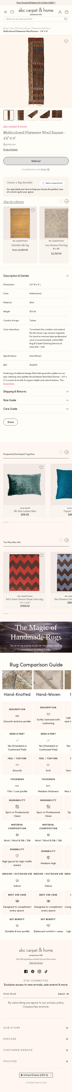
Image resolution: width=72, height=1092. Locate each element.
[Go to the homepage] (36, 15)
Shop (5, 28)
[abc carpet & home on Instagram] (39, 971)
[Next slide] (67, 201)
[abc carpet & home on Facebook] (26, 971)
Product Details (10, 149)
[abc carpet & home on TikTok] (46, 971)
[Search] (65, 18)
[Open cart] (66, 12)
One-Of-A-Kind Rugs (20, 28)
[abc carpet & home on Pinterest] (32, 971)
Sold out (36, 160)
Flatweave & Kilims (40, 28)
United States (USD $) (35, 1075)
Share (11, 422)
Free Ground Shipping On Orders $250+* (36, 2)
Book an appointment (54, 183)
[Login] (60, 12)
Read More (8, 383)
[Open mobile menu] (5, 12)
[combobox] (36, 19)
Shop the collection (13, 201)
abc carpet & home (15, 126)
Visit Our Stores (36, 962)
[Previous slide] (61, 201)
